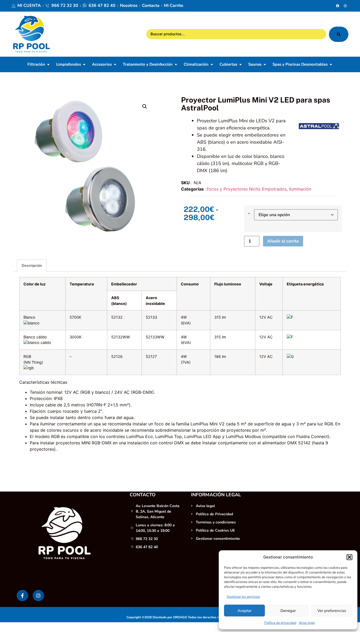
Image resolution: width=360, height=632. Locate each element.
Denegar (288, 610)
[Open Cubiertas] (240, 64)
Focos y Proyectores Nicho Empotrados (246, 189)
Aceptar (244, 610)
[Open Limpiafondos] (84, 64)
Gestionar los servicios (243, 597)
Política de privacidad (280, 623)
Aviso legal (307, 623)
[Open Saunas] (265, 64)
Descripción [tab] (32, 265)
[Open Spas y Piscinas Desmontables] (331, 64)
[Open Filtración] (48, 64)
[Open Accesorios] (115, 64)
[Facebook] (337, 6)
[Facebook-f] (22, 595)
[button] (349, 557)
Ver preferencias (331, 610)
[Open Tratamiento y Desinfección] (176, 64)
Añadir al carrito (283, 241)
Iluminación (300, 189)
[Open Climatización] (212, 64)
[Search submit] (338, 34)
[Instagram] (345, 6)
